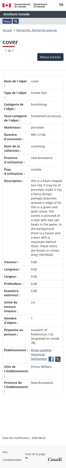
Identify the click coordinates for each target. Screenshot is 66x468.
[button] (16, 21)
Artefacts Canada (16, 14)
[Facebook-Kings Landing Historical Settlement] (51, 359)
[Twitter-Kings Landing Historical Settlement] (57, 359)
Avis (5, 452)
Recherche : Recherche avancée (36, 30)
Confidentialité (12, 460)
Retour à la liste (50, 57)
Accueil (7, 30)
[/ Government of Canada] (25, 5)
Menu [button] (7, 21)
